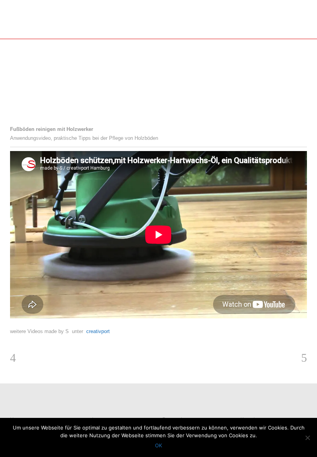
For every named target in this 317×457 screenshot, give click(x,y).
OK (158, 445)
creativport (98, 331)
